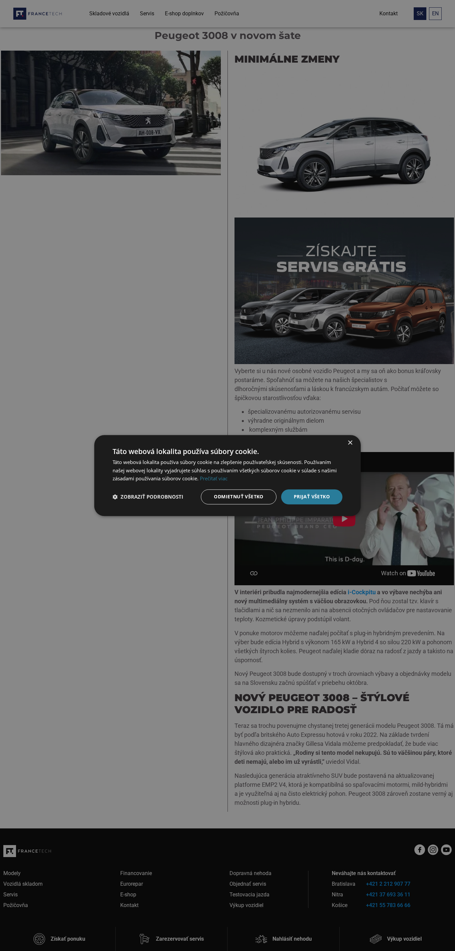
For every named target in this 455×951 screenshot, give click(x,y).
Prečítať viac (214, 478)
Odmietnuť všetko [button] (238, 496)
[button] (148, 497)
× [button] (349, 442)
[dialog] (227, 475)
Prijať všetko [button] (312, 496)
